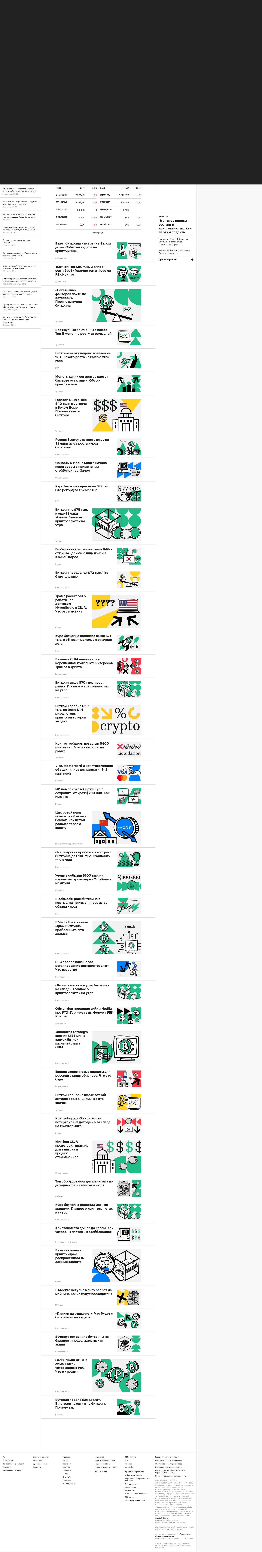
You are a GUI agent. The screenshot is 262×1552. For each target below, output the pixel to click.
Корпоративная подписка (106, 1466)
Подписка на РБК (102, 1463)
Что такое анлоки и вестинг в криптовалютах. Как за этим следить (175, 226)
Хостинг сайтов (132, 1483)
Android (128, 1463)
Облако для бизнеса (133, 1475)
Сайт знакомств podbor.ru (136, 1493)
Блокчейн (59, 780)
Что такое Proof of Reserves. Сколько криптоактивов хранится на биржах (173, 241)
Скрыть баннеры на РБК (105, 1460)
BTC (57, 367)
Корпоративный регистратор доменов (137, 1479)
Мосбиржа (180, 1533)
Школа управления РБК (135, 1500)
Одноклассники (40, 1463)
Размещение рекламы (12, 1470)
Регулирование (62, 673)
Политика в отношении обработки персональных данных (170, 1471)
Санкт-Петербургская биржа (173, 1534)
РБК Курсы (129, 1496)
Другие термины (168, 259)
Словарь (163, 217)
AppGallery (129, 1466)
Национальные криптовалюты (69, 843)
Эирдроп (67, 1480)
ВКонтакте (37, 1460)
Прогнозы (67, 1470)
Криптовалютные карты (66, 1241)
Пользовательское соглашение (168, 1466)
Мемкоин (59, 890)
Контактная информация (13, 1463)
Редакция (7, 1466)
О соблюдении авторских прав (168, 1463)
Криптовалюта (62, 454)
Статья (66, 1460)
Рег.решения (130, 1487)
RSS (96, 1475)
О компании (8, 1460)
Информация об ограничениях (168, 1460)
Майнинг (59, 1196)
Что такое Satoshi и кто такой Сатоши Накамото (174, 251)
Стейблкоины (61, 477)
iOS (126, 1460)
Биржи (58, 563)
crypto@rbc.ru (161, 1517)
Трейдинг (59, 321)
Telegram (37, 1466)
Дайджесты (60, 258)
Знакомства (130, 1490)
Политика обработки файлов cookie (170, 1475)
